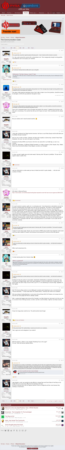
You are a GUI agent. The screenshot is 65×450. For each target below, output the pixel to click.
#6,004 (62, 101)
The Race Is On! (9, 416)
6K (22, 413)
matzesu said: (16, 53)
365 (29, 48)
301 (17, 48)
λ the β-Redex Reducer (56, 421)
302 (20, 48)
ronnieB (6, 417)
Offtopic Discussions (19, 409)
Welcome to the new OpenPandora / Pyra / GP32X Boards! (21, 408)
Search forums (10, 15)
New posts (3, 15)
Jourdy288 (4, 41)
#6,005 (62, 116)
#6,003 (62, 84)
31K (27, 421)
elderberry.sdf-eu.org (7, 79)
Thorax (6, 413)
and (16, 164)
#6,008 (62, 168)
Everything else (17, 413)
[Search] (63, 12)
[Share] (59, 50)
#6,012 (62, 238)
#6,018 (62, 339)
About (3, 13)
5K (25, 417)
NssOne (59, 417)
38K (26, 409)
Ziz (5, 426)
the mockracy (8, 165)
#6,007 (62, 152)
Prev (4, 48)
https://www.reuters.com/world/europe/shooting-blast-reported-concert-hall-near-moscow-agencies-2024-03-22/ (37, 192)
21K (23, 426)
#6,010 (62, 203)
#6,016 (62, 308)
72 (21, 426)
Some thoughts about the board (14, 425)
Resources (41, 13)
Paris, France (8, 374)
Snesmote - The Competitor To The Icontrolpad (18, 412)
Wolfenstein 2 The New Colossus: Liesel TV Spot (24, 74)
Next (32, 48)
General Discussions (19, 421)
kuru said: (15, 225)
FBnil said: (15, 104)
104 (25, 421)
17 (23, 417)
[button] (12, 12)
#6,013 (62, 254)
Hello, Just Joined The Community (14, 420)
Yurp (10, 98)
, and (19, 320)
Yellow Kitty (7, 421)
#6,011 (62, 222)
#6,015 (62, 287)
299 (11, 48)
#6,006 (62, 131)
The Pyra (9, 13)
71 (24, 409)
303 (23, 48)
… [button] (8, 48)
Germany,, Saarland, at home (6, 149)
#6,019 (62, 360)
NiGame (59, 408)
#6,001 (62, 50)
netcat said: (15, 363)
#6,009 (62, 189)
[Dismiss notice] (62, 19)
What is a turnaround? (18, 260)
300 (14, 48)
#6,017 (62, 323)
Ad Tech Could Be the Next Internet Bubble (28, 371)
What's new (33, 13)
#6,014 (62, 271)
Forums (26, 13)
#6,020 (62, 380)
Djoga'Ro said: (16, 87)
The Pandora (18, 13)
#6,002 (62, 65)
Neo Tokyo (9, 217)
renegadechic (58, 425)
